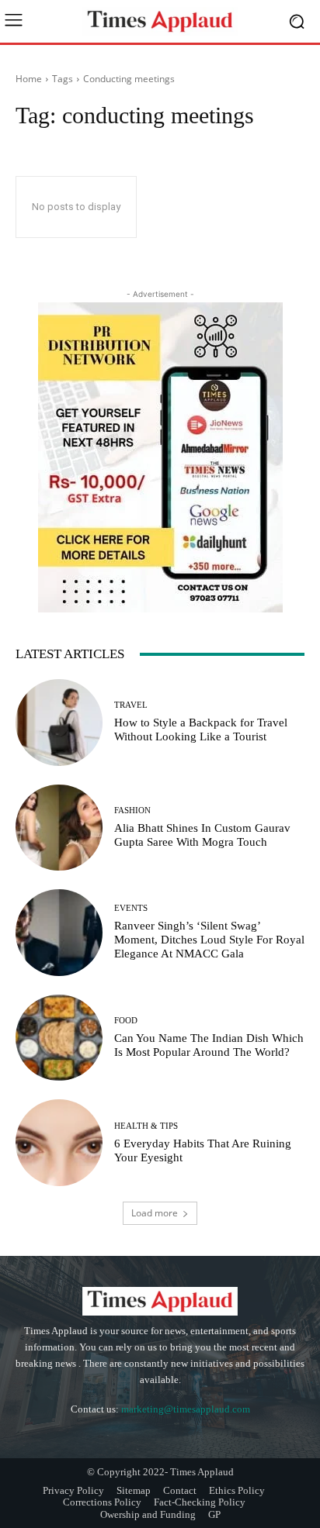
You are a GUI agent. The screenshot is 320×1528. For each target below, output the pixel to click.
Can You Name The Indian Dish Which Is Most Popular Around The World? (209, 1045)
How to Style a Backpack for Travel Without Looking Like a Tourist (200, 729)
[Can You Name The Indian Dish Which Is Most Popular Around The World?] (59, 1038)
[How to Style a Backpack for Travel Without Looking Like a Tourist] (59, 722)
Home (29, 78)
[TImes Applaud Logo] (159, 21)
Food (125, 1020)
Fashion (132, 810)
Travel (131, 705)
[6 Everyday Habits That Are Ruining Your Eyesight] (59, 1142)
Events (131, 908)
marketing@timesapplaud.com (185, 1409)
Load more (154, 1212)
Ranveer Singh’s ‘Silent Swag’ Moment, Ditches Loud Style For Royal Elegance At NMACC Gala (209, 939)
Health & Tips (146, 1126)
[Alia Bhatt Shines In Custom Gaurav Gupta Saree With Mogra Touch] (59, 828)
